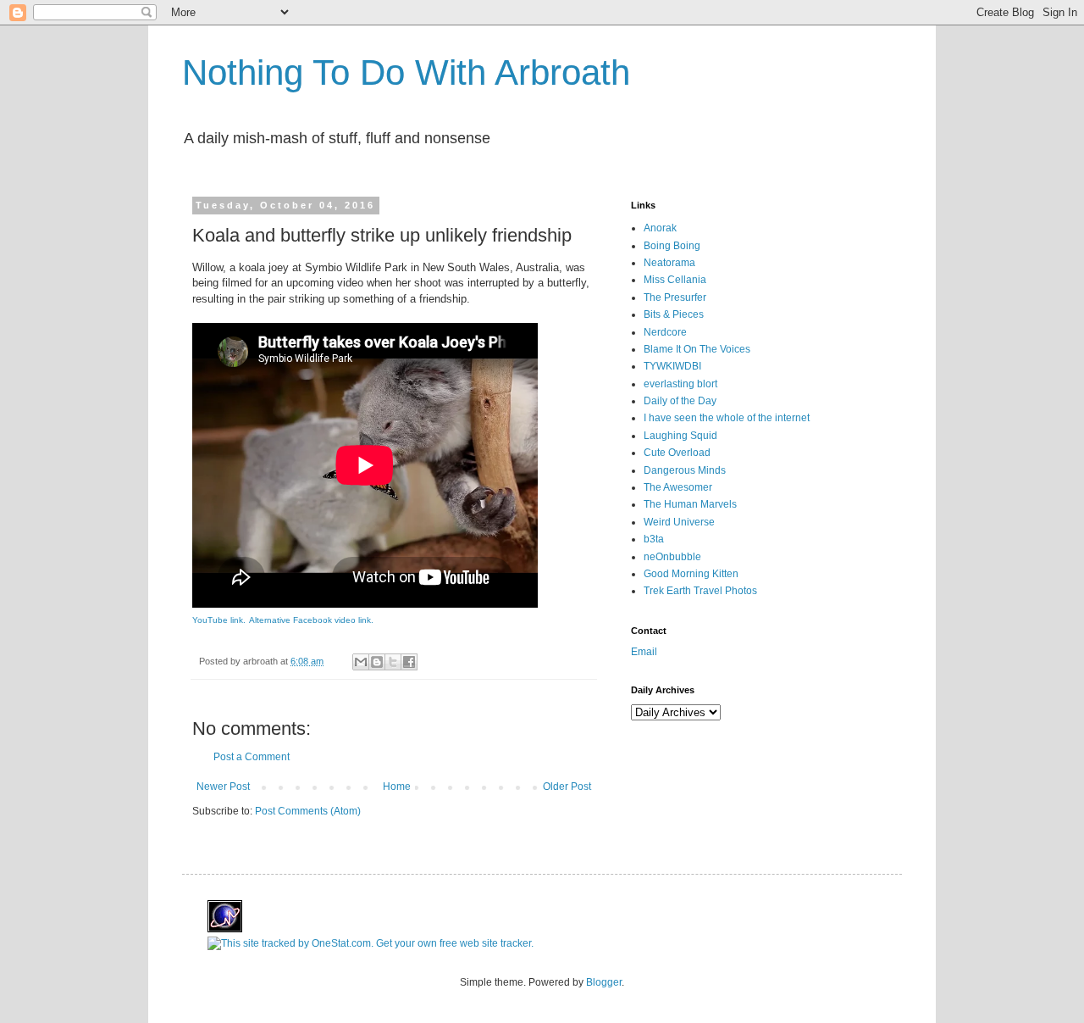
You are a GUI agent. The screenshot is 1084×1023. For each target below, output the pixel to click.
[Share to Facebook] (409, 661)
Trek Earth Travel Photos (700, 591)
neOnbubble (672, 557)
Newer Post (223, 786)
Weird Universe (679, 522)
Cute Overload (677, 453)
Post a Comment (251, 757)
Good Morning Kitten (691, 574)
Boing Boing (672, 246)
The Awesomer (678, 487)
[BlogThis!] (376, 661)
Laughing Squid (680, 436)
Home (397, 786)
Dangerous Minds (685, 470)
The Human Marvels (690, 504)
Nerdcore (665, 332)
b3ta (654, 539)
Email (644, 652)
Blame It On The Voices (697, 349)
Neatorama (669, 263)
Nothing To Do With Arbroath (406, 72)
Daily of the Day (680, 401)
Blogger (604, 982)
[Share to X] (392, 661)
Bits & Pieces (674, 314)
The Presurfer (675, 297)
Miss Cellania (675, 280)
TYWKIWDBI (672, 366)
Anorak (660, 228)
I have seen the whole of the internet (727, 418)
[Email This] (360, 661)
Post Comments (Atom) (308, 811)
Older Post (567, 786)
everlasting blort (680, 384)
